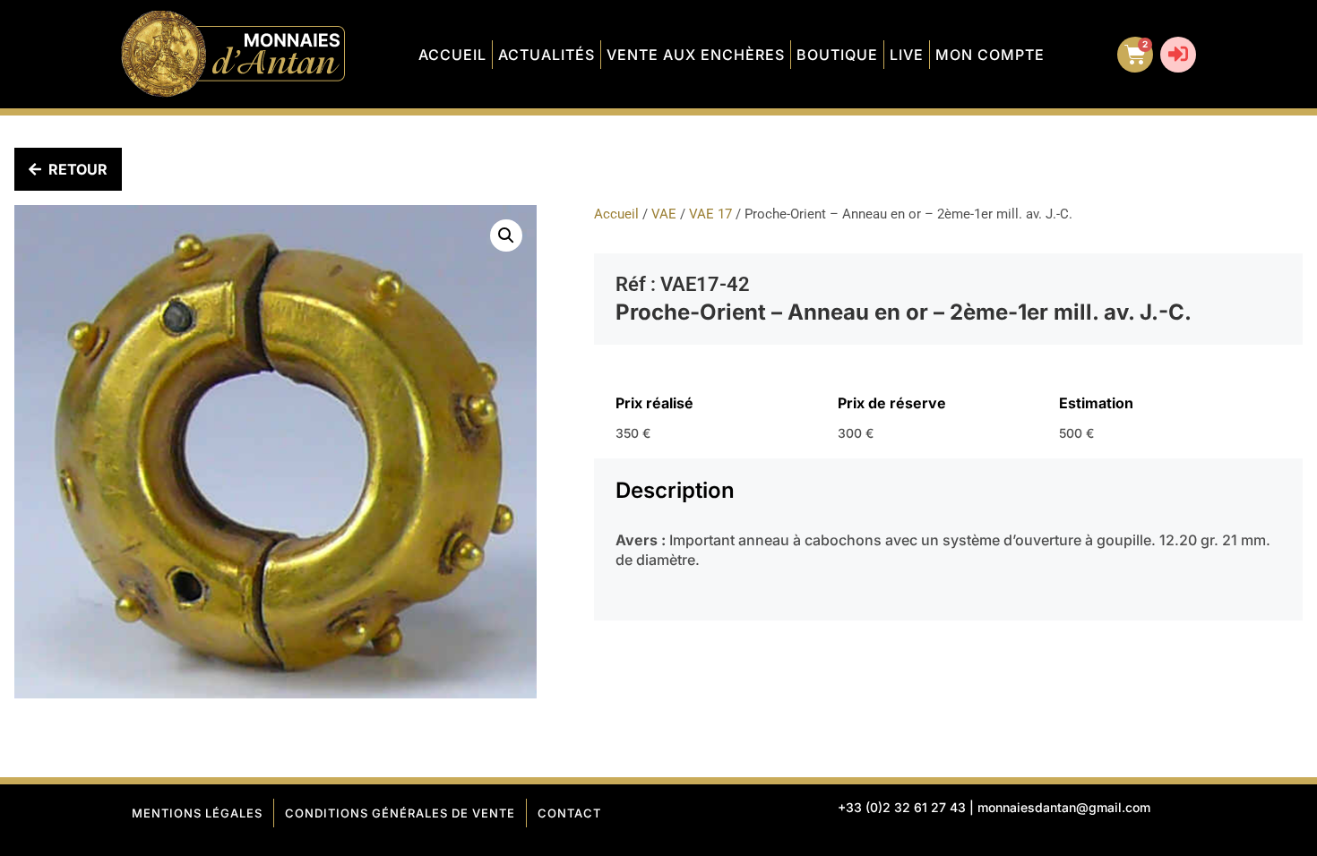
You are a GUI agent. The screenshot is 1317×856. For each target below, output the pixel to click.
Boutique (837, 55)
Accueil (452, 55)
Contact (569, 813)
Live (907, 55)
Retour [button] (78, 169)
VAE (663, 214)
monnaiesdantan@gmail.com (1063, 807)
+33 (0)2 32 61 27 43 (902, 807)
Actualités (546, 55)
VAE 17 (710, 214)
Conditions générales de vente (400, 813)
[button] (506, 235)
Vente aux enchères (696, 55)
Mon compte (990, 55)
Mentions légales (197, 813)
